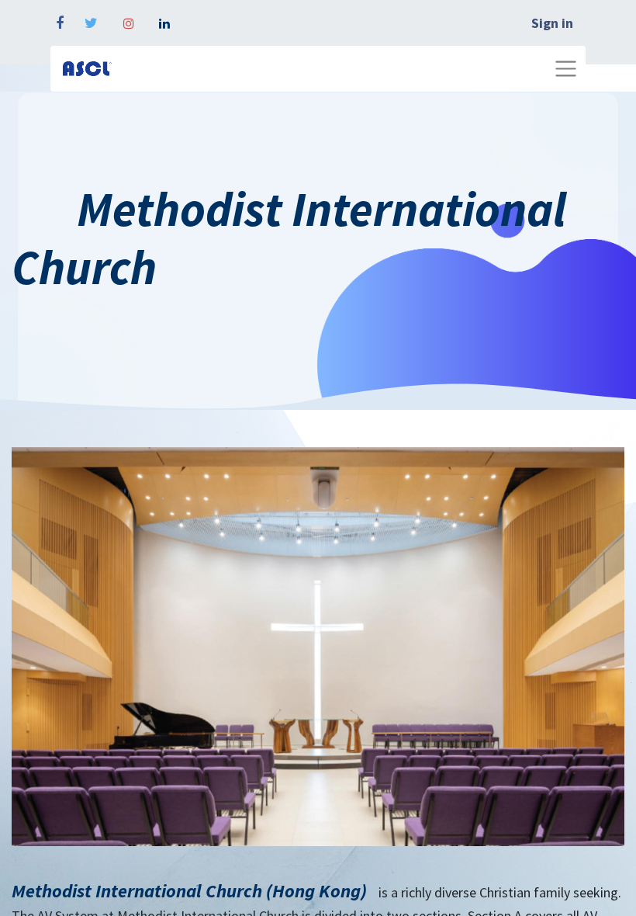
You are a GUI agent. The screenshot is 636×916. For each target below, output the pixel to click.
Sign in (552, 23)
